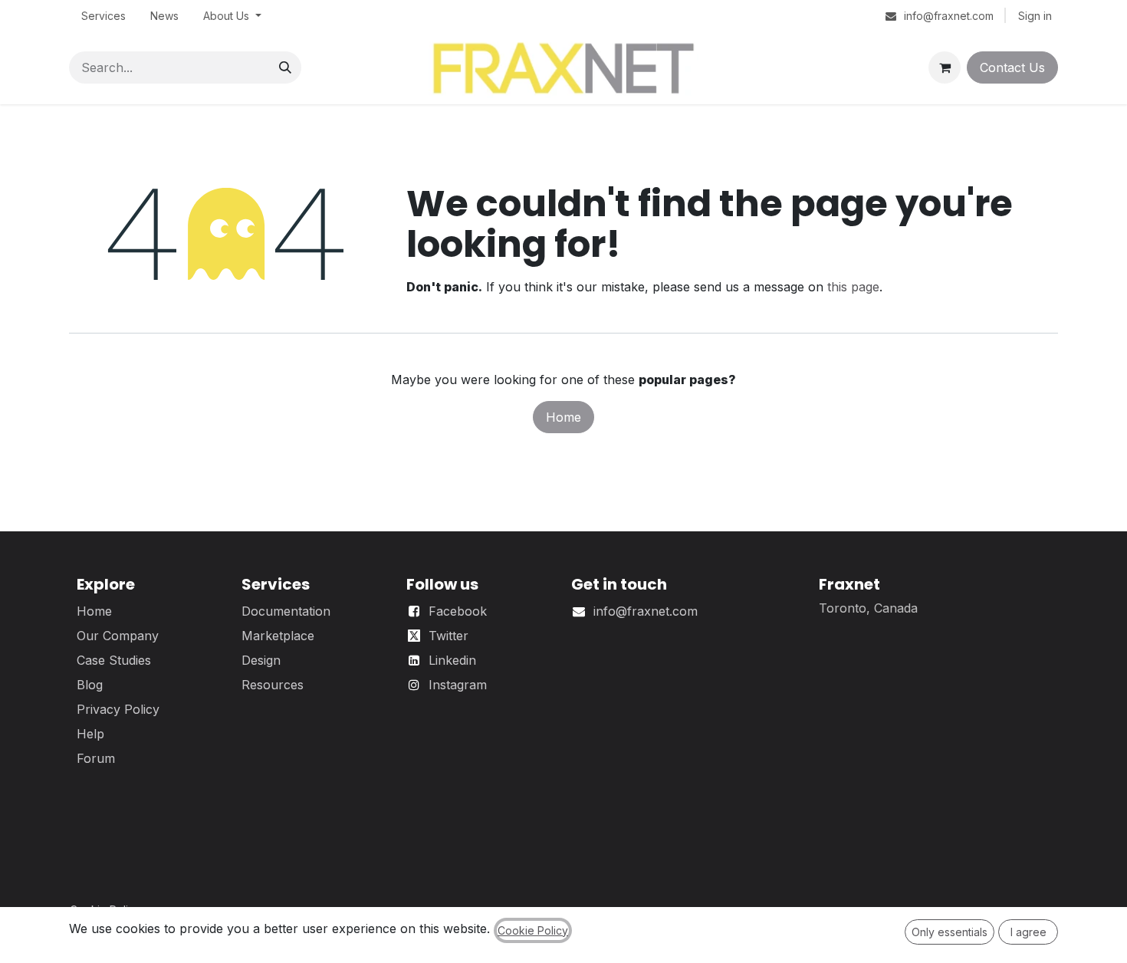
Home (563, 417)
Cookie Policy (533, 930)
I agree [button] (1028, 931)
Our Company (118, 635)
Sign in (1035, 15)
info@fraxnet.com (645, 611)
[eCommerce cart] (944, 67)
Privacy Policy (118, 709)
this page (853, 286)
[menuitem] (103, 16)
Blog (90, 684)
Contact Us (1012, 67)
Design (261, 660)
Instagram (458, 684)
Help (90, 733)
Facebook (458, 611)
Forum (96, 758)
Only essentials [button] (949, 931)
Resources (273, 684)
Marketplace (278, 635)
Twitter (448, 635)
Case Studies (114, 660)
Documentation (286, 611)
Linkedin (452, 660)
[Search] (285, 67)
